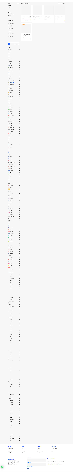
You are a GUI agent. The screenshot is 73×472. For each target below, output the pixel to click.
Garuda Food (12, 200)
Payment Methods (54, 448)
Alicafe (11, 69)
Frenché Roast (11, 196)
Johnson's (11, 233)
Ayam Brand (12, 82)
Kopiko (11, 249)
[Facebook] (28, 468)
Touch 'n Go (10, 398)
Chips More (12, 127)
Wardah (11, 415)
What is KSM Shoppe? (11, 448)
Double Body (11, 164)
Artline (11, 78)
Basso (10, 86)
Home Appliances (10, 28)
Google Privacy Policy (50, 464)
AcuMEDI (10, 61)
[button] (63, 3)
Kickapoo (11, 241)
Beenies (11, 90)
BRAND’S (11, 109)
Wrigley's (11, 423)
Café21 (10, 119)
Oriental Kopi (11, 317)
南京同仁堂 (11, 434)
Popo (11, 340)
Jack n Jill (11, 231)
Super (10, 382)
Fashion (9, 18)
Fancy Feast (10, 187)
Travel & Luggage (10, 36)
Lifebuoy (11, 259)
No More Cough (11, 301)
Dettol (11, 158)
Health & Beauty (10, 25)
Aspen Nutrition (12, 80)
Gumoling (11, 208)
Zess (11, 427)
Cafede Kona (12, 121)
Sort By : (22, 3)
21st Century (12, 51)
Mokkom (11, 286)
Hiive (11, 218)
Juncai (11, 235)
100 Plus (11, 49)
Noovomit (10, 304)
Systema (11, 384)
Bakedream (12, 84)
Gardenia (11, 198)
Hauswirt (11, 214)
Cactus (11, 117)
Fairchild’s (11, 185)
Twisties (11, 400)
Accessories (9, 7)
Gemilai (11, 202)
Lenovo (11, 257)
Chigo (11, 125)
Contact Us (9, 452)
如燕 (11, 436)
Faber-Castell (12, 183)
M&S (11, 265)
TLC (9, 392)
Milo (10, 282)
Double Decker (12, 166)
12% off (23, 24)
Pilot (11, 336)
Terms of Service (57, 464)
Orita (11, 319)
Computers (9, 15)
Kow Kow (11, 251)
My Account (24, 452)
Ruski (11, 352)
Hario (11, 212)
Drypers (11, 170)
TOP (11, 396)
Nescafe (11, 297)
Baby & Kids (9, 12)
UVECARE (11, 404)
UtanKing (11, 402)
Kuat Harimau (12, 253)
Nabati (11, 295)
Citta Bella (11, 135)
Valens (11, 406)
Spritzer (11, 370)
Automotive (9, 10)
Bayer (11, 88)
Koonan (11, 247)
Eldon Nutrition (12, 174)
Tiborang (11, 388)
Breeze (11, 111)
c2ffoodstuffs (12, 115)
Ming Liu (11, 284)
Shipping (52, 451)
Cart (23, 448)
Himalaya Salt (12, 220)
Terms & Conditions (39, 449)
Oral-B (11, 313)
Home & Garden (10, 26)
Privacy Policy (39, 452)
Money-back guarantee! (54, 449)
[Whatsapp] (2, 467)
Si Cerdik (11, 360)
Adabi (11, 63)
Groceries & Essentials (11, 23)
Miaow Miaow (12, 278)
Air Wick (11, 67)
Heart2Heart (12, 216)
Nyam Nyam (12, 306)
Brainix (11, 107)
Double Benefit (12, 162)
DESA (11, 156)
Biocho (11, 98)
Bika (11, 92)
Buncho (11, 113)
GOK (9, 206)
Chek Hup (10, 123)
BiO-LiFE (11, 96)
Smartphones (10, 31)
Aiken (11, 65)
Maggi (11, 267)
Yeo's (11, 425)
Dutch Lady (12, 172)
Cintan (11, 133)
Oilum (10, 308)
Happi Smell (10, 210)
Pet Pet (11, 334)
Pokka (11, 338)
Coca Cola (11, 137)
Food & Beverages (10, 20)
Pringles (11, 342)
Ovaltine (11, 321)
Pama (11, 323)
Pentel (11, 330)
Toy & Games (10, 34)
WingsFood (12, 419)
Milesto (11, 280)
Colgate (11, 144)
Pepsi (11, 332)
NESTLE (11, 299)
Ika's (11, 229)
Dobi (11, 160)
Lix (10, 261)
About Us (38, 448)
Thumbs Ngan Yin (13, 386)
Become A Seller (10, 449)
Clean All (18, 3)
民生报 (11, 440)
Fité (9, 195)
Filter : (9, 3)
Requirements (10, 451)
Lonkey (11, 263)
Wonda (11, 421)
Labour (10, 255)
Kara (11, 237)
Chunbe (11, 131)
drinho (11, 168)
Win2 (11, 417)
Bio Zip (11, 94)
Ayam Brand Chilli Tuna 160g (26, 16)
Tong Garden (12, 394)
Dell (10, 154)
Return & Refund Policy (40, 451)
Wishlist (23, 449)
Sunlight (11, 379)
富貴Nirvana (12, 438)
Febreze (11, 193)
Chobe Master (12, 129)
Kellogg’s (10, 239)
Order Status (24, 451)
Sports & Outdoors (10, 33)
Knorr (10, 243)
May (11, 276)
